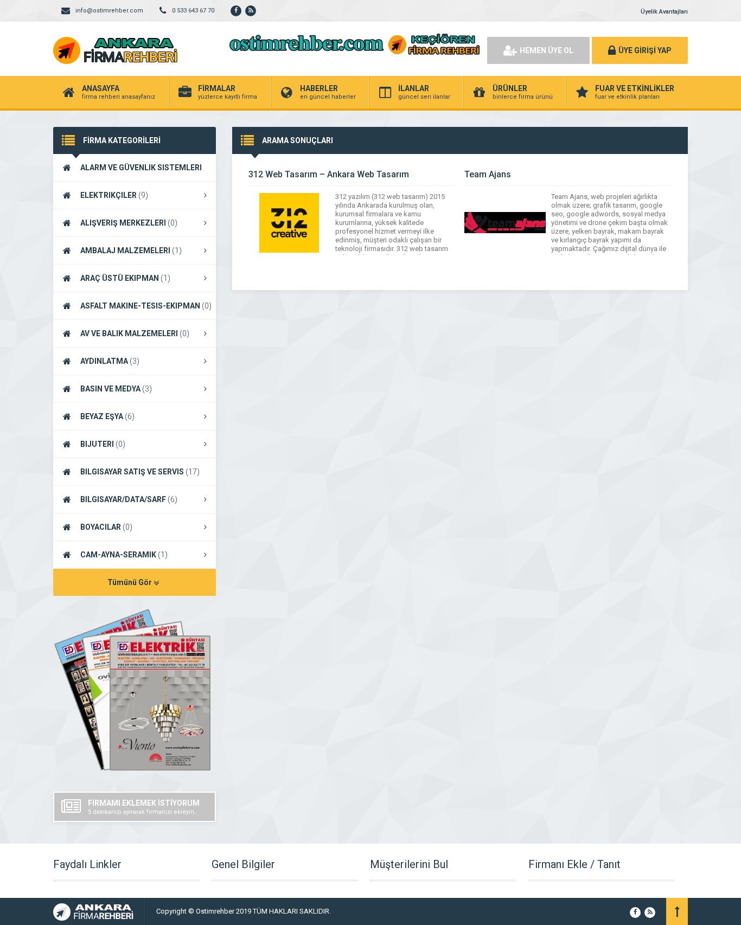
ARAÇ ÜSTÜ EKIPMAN (125, 278)
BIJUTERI (102, 444)
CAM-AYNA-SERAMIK (124, 554)
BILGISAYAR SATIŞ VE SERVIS (140, 471)
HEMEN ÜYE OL (546, 50)
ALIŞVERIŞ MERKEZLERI (128, 223)
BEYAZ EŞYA (107, 416)
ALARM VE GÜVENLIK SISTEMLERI (127, 172)
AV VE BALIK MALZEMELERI (134, 333)
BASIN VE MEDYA (116, 388)
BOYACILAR (106, 527)
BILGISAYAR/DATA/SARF (128, 499)
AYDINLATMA (109, 361)
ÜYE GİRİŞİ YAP (645, 50)
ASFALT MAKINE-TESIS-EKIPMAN (146, 305)
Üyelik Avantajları (664, 11)
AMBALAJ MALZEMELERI (131, 250)
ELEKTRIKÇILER (114, 195)
